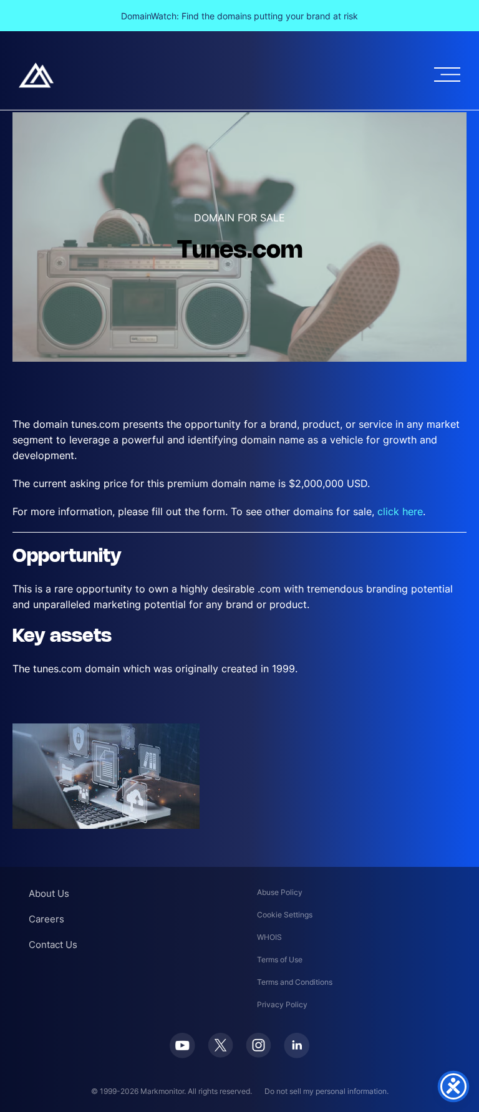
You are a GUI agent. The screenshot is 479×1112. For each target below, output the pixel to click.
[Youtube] (182, 1045)
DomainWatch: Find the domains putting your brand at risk (239, 16)
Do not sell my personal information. (326, 1091)
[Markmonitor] (36, 75)
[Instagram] (258, 1045)
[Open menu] (447, 74)
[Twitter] (220, 1045)
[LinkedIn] (296, 1045)
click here (400, 511)
